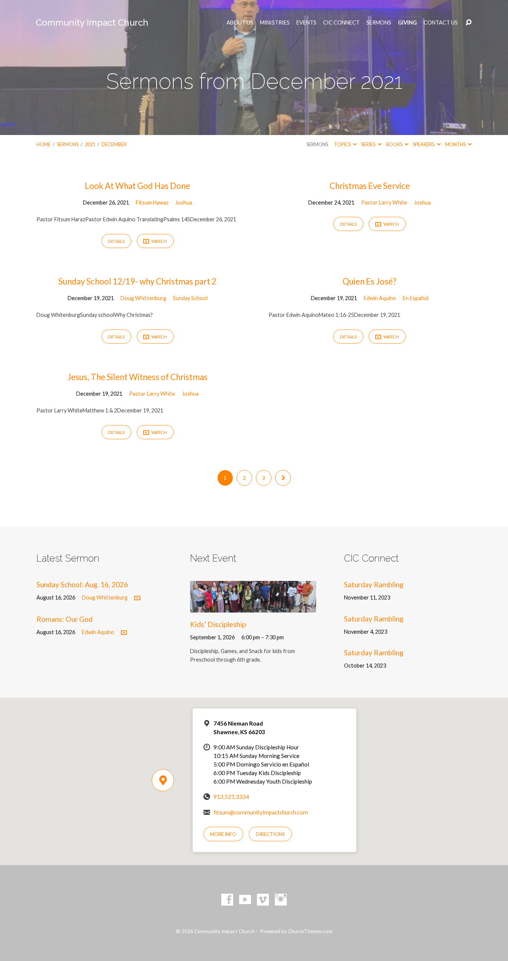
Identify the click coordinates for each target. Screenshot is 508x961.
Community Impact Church (92, 22)
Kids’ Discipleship (218, 624)
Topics (342, 144)
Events (306, 22)
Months (455, 144)
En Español (415, 298)
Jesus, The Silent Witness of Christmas (137, 377)
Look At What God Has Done (137, 186)
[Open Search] (469, 23)
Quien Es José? (369, 281)
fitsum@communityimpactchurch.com (260, 812)
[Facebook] (227, 900)
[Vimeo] (263, 900)
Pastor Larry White (384, 202)
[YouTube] (245, 900)
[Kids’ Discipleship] (253, 606)
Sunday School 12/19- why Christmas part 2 (137, 281)
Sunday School (190, 298)
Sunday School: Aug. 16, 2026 (82, 584)
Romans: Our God (64, 619)
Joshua (183, 202)
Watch (159, 241)
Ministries (275, 22)
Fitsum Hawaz (152, 202)
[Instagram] (281, 900)
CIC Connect (341, 22)
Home (43, 144)
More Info (223, 834)
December (114, 144)
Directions (270, 834)
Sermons (378, 22)
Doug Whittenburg (143, 298)
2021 (90, 144)
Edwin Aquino (380, 298)
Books (394, 144)
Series (368, 144)
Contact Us (441, 22)
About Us (239, 22)
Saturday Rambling (373, 584)
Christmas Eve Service (369, 186)
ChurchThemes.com (310, 931)
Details (116, 241)
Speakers (424, 144)
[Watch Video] (137, 598)
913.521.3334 (231, 796)
